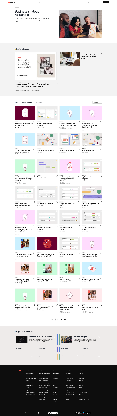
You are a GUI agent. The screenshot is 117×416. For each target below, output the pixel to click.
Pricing (46, 2)
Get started (106, 2)
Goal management (43, 380)
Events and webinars (70, 387)
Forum (67, 382)
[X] (49, 413)
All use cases (42, 399)
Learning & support (37, 2)
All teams (55, 404)
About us (81, 373)
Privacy (81, 394)
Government (55, 392)
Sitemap (68, 399)
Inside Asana (82, 382)
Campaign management (44, 373)
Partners (68, 397)
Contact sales (99, 2)
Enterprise (28, 387)
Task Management (43, 397)
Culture (81, 385)
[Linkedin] (51, 413)
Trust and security (83, 392)
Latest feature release (31, 378)
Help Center (68, 373)
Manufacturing (56, 397)
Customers (81, 378)
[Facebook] (55, 413)
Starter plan (28, 382)
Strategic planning (43, 392)
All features (28, 375)
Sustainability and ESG (84, 399)
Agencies (55, 401)
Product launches (43, 387)
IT (53, 380)
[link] (17, 7)
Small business (56, 373)
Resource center (69, 385)
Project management (30, 394)
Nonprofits (55, 399)
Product (54, 382)
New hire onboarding (44, 382)
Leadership (81, 375)
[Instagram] (53, 413)
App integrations (29, 390)
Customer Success (70, 392)
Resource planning (43, 390)
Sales (54, 385)
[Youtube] (57, 413)
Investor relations (83, 390)
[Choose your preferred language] (89, 2)
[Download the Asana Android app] (87, 413)
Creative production (43, 378)
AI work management (30, 392)
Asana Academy (69, 378)
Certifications (69, 380)
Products (21, 2)
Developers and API (70, 394)
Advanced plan (29, 385)
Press (80, 387)
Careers (81, 380)
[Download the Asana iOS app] (78, 413)
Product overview (30, 373)
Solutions (28, 2)
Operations (55, 378)
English (40, 412)
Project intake (42, 394)
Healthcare (55, 387)
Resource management (31, 397)
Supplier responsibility (84, 397)
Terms (65, 412)
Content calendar (43, 375)
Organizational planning (44, 385)
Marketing (55, 375)
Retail (54, 390)
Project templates (70, 390)
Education (55, 394)
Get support (68, 375)
